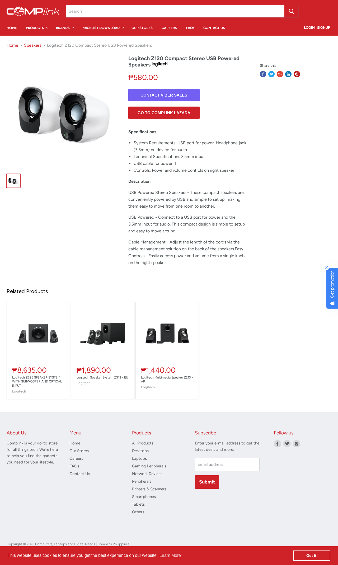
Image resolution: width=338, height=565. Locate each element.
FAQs (190, 28)
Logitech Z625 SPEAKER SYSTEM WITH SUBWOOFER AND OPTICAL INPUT (37, 382)
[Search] (291, 11)
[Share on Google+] (280, 74)
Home (12, 45)
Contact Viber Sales (163, 95)
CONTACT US (214, 28)
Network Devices (147, 473)
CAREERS (169, 28)
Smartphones (144, 496)
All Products (142, 443)
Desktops (140, 450)
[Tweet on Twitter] (271, 74)
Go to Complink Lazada (164, 113)
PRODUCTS (35, 28)
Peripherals (141, 481)
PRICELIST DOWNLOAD (101, 28)
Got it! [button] (312, 555)
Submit (207, 482)
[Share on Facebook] (263, 74)
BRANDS (63, 28)
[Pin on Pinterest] (297, 74)
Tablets (138, 504)
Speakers (32, 45)
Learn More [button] (170, 555)
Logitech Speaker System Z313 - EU (102, 377)
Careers (76, 458)
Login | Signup (317, 28)
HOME (12, 28)
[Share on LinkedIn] (288, 74)
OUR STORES (142, 28)
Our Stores (79, 450)
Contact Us (79, 473)
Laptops (139, 458)
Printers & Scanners (149, 489)
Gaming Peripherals (149, 466)
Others (138, 512)
